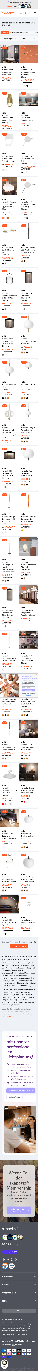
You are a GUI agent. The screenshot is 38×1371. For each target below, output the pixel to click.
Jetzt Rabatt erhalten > (29, 690)
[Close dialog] (37, 674)
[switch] (4, 1367)
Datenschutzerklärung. (28, 695)
